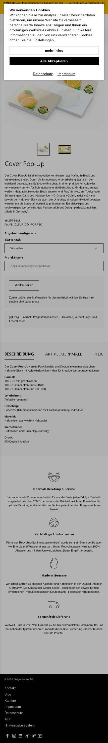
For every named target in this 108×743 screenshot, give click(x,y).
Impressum (66, 74)
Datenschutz (43, 74)
